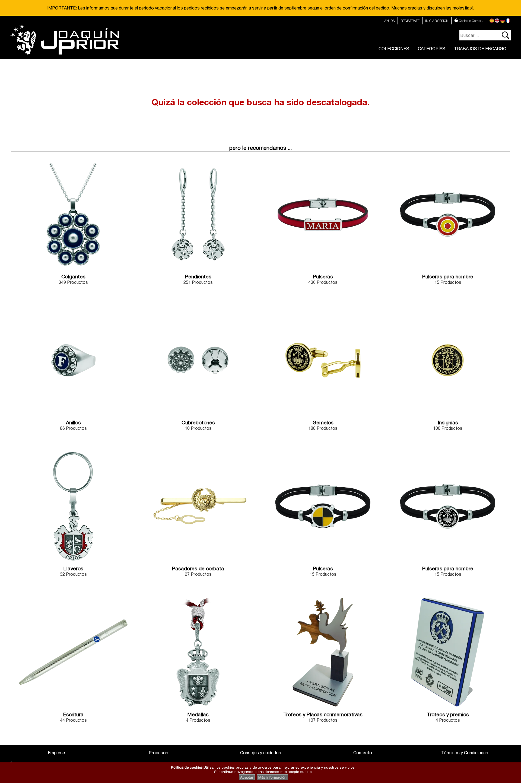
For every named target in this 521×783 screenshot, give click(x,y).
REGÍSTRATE (410, 21)
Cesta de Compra (470, 21)
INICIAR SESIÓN (437, 21)
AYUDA (389, 21)
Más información (272, 777)
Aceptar (246, 777)
